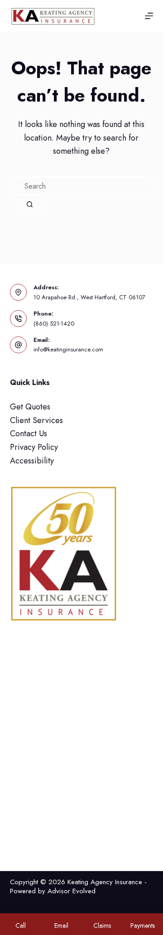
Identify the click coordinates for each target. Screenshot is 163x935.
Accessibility (32, 461)
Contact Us (28, 433)
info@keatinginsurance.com (68, 349)
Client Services (36, 420)
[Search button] (29, 204)
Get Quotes (30, 407)
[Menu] (149, 16)
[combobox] (81, 186)
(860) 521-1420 (54, 323)
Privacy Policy (34, 447)
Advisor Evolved (72, 891)
